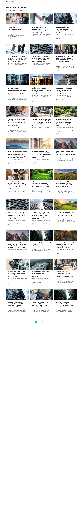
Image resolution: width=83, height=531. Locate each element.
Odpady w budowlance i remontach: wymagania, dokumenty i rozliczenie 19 (41, 244)
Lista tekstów (66, 1)
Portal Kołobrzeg (11, 2)
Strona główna (73, 1)
